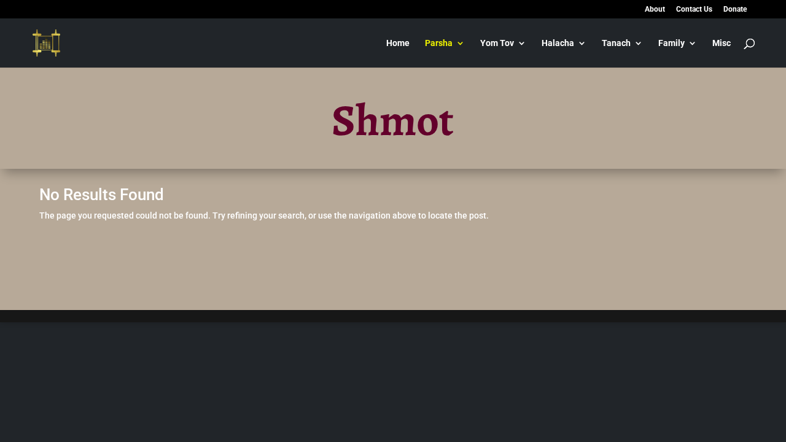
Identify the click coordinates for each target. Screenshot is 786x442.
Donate (735, 10)
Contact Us (694, 10)
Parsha (439, 43)
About (655, 10)
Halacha (558, 43)
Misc (721, 43)
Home (398, 43)
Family (671, 43)
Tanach (616, 43)
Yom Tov (497, 43)
